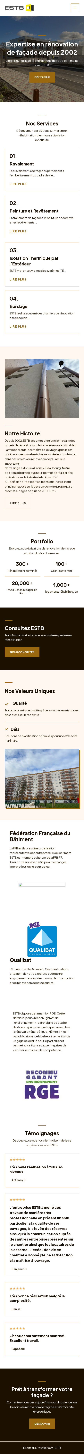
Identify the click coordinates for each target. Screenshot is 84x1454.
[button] (22, 652)
